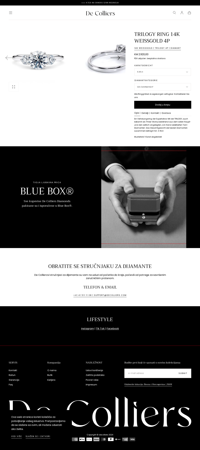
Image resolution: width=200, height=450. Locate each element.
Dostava (166, 113)
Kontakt (13, 370)
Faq (11, 384)
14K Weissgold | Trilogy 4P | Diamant (157, 48)
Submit (183, 373)
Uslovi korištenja (94, 370)
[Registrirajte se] (182, 13)
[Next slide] (115, 58)
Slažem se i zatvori (38, 436)
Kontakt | (155, 113)
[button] (10, 13)
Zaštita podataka (95, 375)
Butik (49, 375)
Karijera (51, 379)
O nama (51, 370)
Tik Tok (100, 328)
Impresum (91, 384)
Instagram (87, 328)
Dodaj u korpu (162, 104)
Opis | (137, 113)
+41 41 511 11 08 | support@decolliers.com (100, 295)
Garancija (14, 379)
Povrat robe (92, 379)
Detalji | (146, 113)
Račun (12, 375)
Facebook (113, 328)
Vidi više (16, 436)
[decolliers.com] (100, 412)
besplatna (152, 58)
